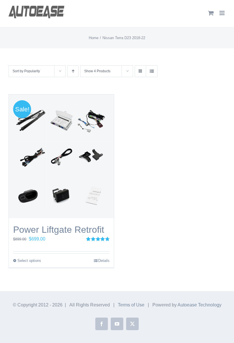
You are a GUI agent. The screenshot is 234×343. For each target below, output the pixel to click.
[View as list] (151, 71)
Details (104, 260)
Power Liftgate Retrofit (58, 229)
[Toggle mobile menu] (222, 13)
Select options (29, 260)
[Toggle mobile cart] (211, 13)
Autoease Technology (199, 304)
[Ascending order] (72, 71)
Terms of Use (131, 304)
